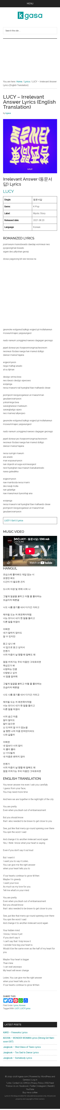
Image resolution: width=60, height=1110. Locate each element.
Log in (34, 1080)
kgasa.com (23, 1076)
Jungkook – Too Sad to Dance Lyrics (21, 1052)
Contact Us (17, 1083)
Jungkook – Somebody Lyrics (17, 1058)
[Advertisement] (30, 56)
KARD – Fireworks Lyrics (15, 1032)
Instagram (41, 1086)
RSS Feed (49, 1083)
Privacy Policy (37, 1083)
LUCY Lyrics (25, 1008)
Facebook (23, 1086)
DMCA (27, 1083)
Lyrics (16, 1005)
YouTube (30, 1089)
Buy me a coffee (30, 1092)
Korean (22, 1005)
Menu (30, 3)
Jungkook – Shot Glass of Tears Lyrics (22, 1047)
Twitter (33, 1086)
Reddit (51, 1086)
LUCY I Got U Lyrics (13, 520)
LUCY (8, 191)
